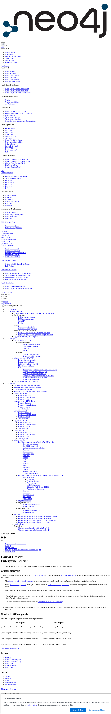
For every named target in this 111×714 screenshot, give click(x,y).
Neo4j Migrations (11, 216)
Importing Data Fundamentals (15, 253)
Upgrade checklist (24, 395)
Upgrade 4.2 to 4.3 (20, 411)
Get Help (4, 231)
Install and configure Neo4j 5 (28, 364)
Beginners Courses (7, 245)
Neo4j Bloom (10, 71)
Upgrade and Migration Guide (15, 544)
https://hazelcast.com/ (68, 575)
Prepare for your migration (27, 360)
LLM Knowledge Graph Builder (16, 176)
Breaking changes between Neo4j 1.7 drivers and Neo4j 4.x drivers (41, 475)
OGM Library (10, 144)
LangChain (9, 180)
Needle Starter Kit (11, 213)
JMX (24, 465)
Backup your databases (26, 362)
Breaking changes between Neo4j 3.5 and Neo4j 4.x (36, 442)
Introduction (14, 309)
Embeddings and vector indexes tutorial (18, 113)
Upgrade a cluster (24, 399)
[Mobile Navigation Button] (6, 45)
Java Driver (9, 132)
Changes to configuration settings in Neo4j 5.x (38, 376)
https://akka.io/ (40, 575)
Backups (26, 463)
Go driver (26, 491)
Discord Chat (5, 235)
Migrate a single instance (31, 504)
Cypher (7, 100)
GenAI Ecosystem (7, 173)
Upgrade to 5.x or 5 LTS (22, 340)
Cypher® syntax (28, 454)
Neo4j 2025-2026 (16, 311)
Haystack (8, 186)
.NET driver (27, 497)
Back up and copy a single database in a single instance (37, 520)
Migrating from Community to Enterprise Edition (30, 391)
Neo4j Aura (5, 66)
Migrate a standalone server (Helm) (35, 378)
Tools (24, 462)
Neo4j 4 (12, 383)
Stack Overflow (10, 682)
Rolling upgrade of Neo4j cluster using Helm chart (35, 335)
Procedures (26, 456)
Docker (20, 323)
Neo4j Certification (7, 283)
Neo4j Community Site (13, 660)
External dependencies (30, 473)
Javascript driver (28, 495)
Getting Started (10, 52)
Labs (2, 171)
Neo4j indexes (19, 524)
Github (7, 680)
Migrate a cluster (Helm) (31, 379)
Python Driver (10, 128)
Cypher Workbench (12, 201)
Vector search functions (13, 119)
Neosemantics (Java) (12, 226)
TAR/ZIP (21, 321)
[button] (3, 44)
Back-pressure (32, 483)
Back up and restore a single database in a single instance (37, 516)
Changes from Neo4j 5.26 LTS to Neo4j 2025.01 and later (34, 313)
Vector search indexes (12, 117)
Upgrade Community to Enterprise (26, 337)
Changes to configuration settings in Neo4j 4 (33, 528)
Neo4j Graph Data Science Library (17, 89)
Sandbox (8, 658)
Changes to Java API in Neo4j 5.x (34, 374)
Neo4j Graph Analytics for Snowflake (18, 93)
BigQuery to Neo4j (11, 165)
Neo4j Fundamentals (12, 249)
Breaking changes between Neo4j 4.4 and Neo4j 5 (40, 370)
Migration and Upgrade (13, 56)
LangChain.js (9, 182)
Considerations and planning (23, 389)
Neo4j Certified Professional (15, 287)
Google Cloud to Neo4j (13, 167)
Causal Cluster (28, 452)
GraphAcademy (6, 243)
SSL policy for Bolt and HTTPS (38, 487)
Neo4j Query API (11, 150)
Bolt (6, 152)
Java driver (26, 493)
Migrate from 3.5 (19, 440)
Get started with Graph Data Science (17, 264)
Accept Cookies (78, 710)
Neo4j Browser (10, 73)
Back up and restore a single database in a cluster (35, 518)
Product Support (6, 237)
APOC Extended (11, 195)
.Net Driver (9, 138)
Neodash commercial (12, 81)
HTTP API (9, 148)
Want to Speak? (10, 684)
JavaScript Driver (11, 136)
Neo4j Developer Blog (8, 239)
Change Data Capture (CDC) (15, 163)
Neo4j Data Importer (12, 75)
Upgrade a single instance (27, 397)
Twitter (7, 677)
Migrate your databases (26, 366)
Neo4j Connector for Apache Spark (17, 159)
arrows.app (9, 199)
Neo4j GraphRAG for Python (15, 111)
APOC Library (10, 104)
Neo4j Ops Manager (12, 79)
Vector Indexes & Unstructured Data (17, 275)
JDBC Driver (9, 134)
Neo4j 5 (12, 338)
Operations (9, 54)
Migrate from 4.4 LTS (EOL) (24, 358)
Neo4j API (26, 467)
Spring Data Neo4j (11, 146)
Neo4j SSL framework (30, 446)
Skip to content (6, 304)
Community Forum (7, 233)
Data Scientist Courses (8, 260)
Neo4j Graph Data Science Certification (19, 288)
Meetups (8, 678)
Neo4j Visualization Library (14, 142)
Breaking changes (33, 481)
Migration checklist (24, 501)
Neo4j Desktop (10, 77)
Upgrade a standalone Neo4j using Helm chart (34, 333)
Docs (2, 41)
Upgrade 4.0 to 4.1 (20, 430)
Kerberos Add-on (11, 62)
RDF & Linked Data (8, 222)
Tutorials (17, 514)
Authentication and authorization (34, 448)
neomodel (8, 218)
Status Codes (9, 58)
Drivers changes (28, 477)
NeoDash (8, 205)
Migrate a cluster (28, 506)
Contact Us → (8, 689)
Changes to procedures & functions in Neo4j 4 (34, 530)
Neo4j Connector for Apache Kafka (17, 161)
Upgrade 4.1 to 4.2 (20, 420)
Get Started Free (6, 292)
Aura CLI (8, 197)
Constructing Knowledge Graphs (16, 277)
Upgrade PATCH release (22, 393)
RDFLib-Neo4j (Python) (13, 228)
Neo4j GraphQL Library (13, 140)
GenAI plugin (10, 115)
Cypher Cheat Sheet (12, 102)
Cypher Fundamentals (12, 251)
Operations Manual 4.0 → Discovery (50, 602)
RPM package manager (26, 319)
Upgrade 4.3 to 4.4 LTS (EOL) (24, 401)
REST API (26, 469)
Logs (24, 460)
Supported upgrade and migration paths (27, 387)
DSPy (7, 188)
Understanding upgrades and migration (27, 385)
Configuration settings (30, 444)
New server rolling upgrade (27, 329)
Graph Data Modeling (12, 257)
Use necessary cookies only (97, 710)
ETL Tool (8, 203)
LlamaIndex (9, 184)
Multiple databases (33, 485)
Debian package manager (27, 317)
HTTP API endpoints (30, 471)
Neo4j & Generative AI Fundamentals (18, 273)
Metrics (25, 458)
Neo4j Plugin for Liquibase (14, 214)
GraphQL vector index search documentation (20, 121)
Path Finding (9, 266)
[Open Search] (3, 44)
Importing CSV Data (12, 255)
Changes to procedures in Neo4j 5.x (35, 372)
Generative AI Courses (8, 270)
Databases (26, 450)
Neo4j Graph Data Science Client (16, 91)
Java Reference (10, 60)
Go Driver (8, 130)
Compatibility (31, 479)
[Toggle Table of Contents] (2, 540)
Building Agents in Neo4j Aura (16, 279)
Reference (21, 368)
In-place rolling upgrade (26, 327)
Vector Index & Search (13, 178)
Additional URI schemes (35, 489)
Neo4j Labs (9, 667)
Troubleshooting (23, 409)
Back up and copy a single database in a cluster (34, 522)
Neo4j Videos (5, 241)
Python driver (27, 499)
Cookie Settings (31, 705)
